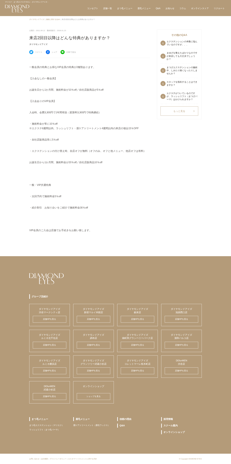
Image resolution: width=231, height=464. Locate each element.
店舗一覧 (107, 8)
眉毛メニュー (144, 8)
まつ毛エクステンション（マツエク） (46, 425)
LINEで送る (71, 52)
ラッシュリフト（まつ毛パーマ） (44, 429)
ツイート (38, 52)
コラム (182, 8)
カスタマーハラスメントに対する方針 (82, 459)
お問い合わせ (34, 459)
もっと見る (184, 111)
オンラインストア (200, 8)
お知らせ (170, 8)
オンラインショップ (174, 432)
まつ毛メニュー (124, 8)
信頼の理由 (125, 419)
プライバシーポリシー (58, 459)
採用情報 (168, 419)
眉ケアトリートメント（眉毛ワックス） (91, 425)
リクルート (219, 8)
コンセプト (92, 8)
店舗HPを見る (49, 319)
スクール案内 (171, 425)
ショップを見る (93, 396)
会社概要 (44, 459)
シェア (54, 52)
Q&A (158, 8)
